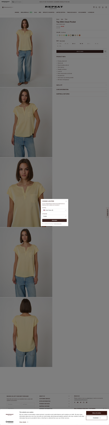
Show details (22, 422)
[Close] (66, 201)
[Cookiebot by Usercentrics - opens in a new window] (9, 422)
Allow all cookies (96, 413)
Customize (96, 417)
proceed (54, 220)
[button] (54, 210)
